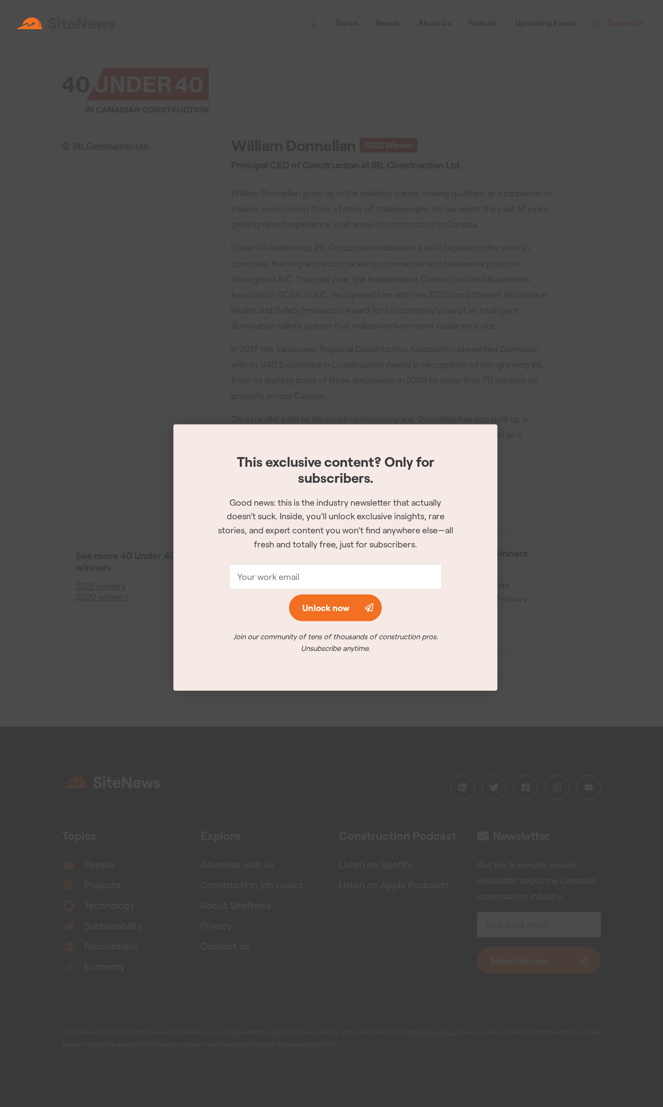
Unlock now (325, 607)
